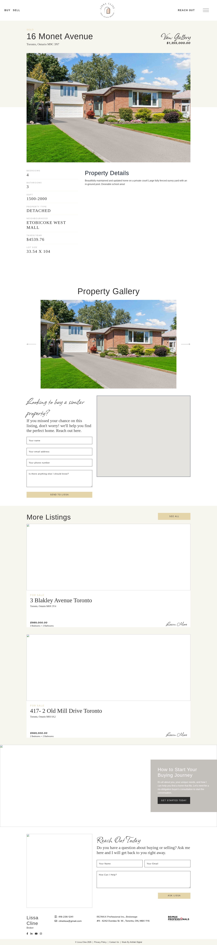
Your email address (39, 451)
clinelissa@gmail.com (70, 920)
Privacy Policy (100, 942)
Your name (35, 440)
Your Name (105, 863)
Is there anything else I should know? (49, 474)
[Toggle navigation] (206, 10)
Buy (7, 10)
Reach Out (186, 10)
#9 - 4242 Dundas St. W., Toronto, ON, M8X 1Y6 (123, 920)
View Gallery (175, 36)
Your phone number (39, 462)
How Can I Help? (108, 875)
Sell (16, 10)
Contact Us (114, 942)
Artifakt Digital (136, 942)
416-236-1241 (65, 916)
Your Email (153, 863)
